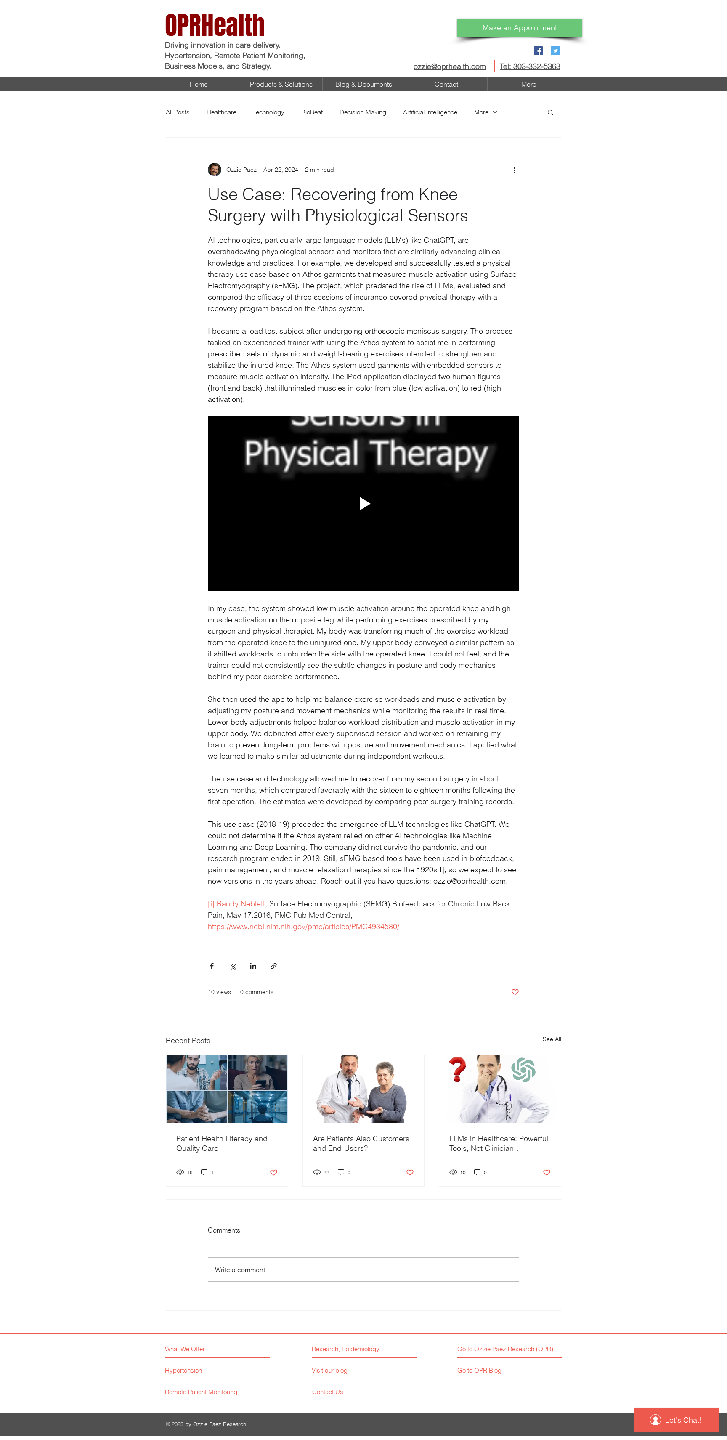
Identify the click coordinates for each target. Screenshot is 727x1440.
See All (552, 1039)
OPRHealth (215, 25)
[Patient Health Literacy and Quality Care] (227, 1089)
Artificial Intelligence (430, 112)
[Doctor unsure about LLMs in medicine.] (500, 1089)
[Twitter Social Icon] (555, 50)
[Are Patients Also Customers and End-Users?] (364, 1089)
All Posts (178, 112)
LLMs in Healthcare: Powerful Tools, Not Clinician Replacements (498, 1143)
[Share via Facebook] (212, 966)
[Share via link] (274, 966)
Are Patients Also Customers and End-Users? (361, 1143)
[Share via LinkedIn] (253, 966)
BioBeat (312, 112)
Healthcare (221, 112)
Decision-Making (363, 112)
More (481, 112)
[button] (551, 112)
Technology (268, 112)
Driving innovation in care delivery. (224, 45)
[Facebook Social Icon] (538, 50)
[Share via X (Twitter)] (232, 966)
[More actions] (514, 170)
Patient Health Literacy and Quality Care (222, 1143)
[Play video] (363, 503)
